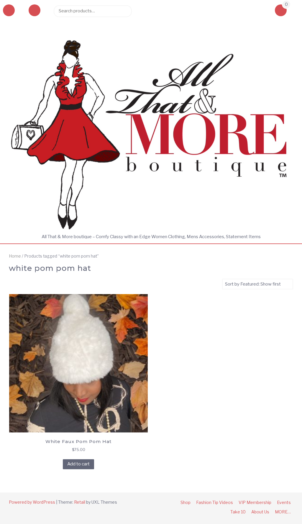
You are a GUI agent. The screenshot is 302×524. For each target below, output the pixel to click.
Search (124, 11)
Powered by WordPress (32, 502)
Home (15, 256)
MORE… (283, 511)
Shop (185, 502)
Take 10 (238, 511)
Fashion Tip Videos (214, 502)
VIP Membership (255, 502)
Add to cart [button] (78, 464)
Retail (79, 502)
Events (284, 502)
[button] (34, 11)
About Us (260, 511)
